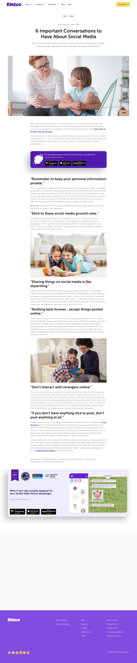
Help (69, 4)
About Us (84, 624)
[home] (14, 4)
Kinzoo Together (62, 620)
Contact (84, 628)
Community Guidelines (115, 632)
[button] (29, 4)
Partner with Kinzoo (114, 636)
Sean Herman (86, 632)
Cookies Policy (112, 628)
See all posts (122, 541)
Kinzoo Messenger (62, 624)
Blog (63, 4)
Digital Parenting (63, 24)
